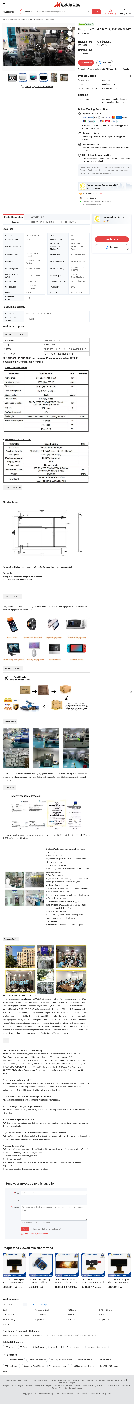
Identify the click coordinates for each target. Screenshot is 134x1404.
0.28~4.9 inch (105, 1310)
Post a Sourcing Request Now (34, 1233)
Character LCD (73, 1319)
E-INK (101, 1314)
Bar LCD (70, 1314)
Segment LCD (40, 1319)
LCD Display (9, 1347)
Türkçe (54, 1388)
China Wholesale (64, 1380)
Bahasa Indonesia (75, 1388)
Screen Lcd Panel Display (34, 1366)
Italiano (69, 1386)
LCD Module (50, 19)
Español (29, 1386)
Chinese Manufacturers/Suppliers (44, 1380)
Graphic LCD (104, 1319)
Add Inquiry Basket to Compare (39, 86)
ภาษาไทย (124, 1386)
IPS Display (71, 1310)
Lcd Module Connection (97, 1347)
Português (38, 1386)
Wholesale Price (78, 1380)
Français (48, 1386)
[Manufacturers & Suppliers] (67, 4)
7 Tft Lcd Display (11, 1366)
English (21, 1386)
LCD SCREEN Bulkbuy (109, 1366)
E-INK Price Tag (9, 1319)
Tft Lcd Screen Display (58, 1366)
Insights (72, 1382)
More (5, 1371)
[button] (81, 222)
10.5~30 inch (40, 1314)
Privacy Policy (106, 1394)
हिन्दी (117, 1386)
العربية (96, 1386)
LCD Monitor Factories (14, 1359)
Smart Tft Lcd (56, 1347)
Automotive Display (43, 1310)
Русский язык (59, 1386)
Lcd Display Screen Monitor (84, 1366)
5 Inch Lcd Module (74, 1347)
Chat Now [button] (106, 62)
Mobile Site (63, 1382)
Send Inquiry (86, 62)
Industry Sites (92, 1380)
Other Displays (39, 1347)
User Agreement (81, 1394)
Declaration (94, 1394)
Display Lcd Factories (37, 1359)
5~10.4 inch (7, 1314)
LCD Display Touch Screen (61, 1359)
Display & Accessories (35, 19)
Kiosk (5, 1310)
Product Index (120, 1380)
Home (5, 19)
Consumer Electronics (17, 19)
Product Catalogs (39, 1304)
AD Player (24, 1347)
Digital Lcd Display (85, 1359)
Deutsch (77, 1386)
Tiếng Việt (63, 1388)
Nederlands (87, 1386)
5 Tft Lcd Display (104, 1359)
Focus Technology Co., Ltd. (50, 1394)
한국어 (103, 1386)
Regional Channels (106, 1380)
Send (25, 1229)
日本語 (110, 1386)
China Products (23, 1380)
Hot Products (11, 1380)
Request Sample (122, 69)
